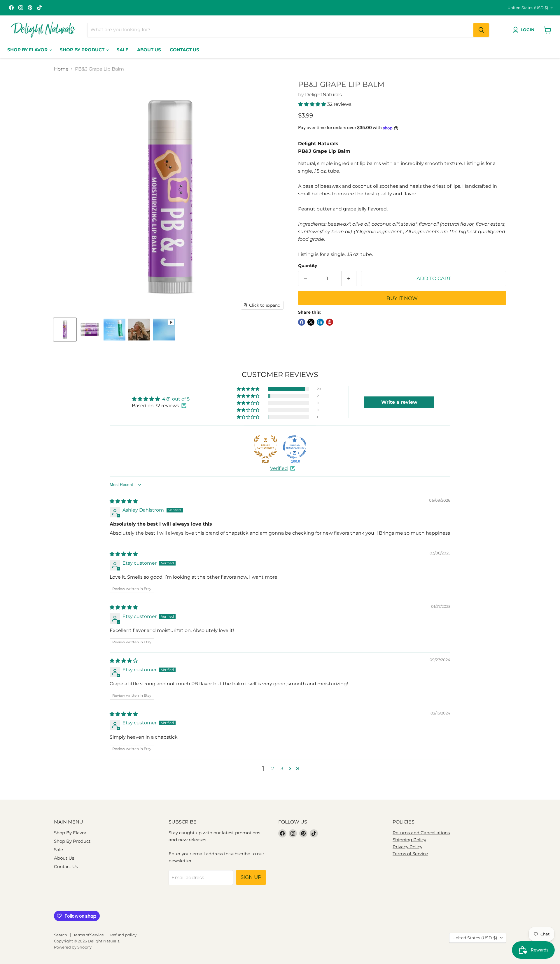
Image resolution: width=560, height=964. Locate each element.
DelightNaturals (323, 94)
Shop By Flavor (28, 49)
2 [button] (272, 768)
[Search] (481, 30)
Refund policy (123, 935)
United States (528, 7)
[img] (124, 501)
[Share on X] (310, 322)
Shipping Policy (409, 839)
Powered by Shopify (73, 947)
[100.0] (294, 447)
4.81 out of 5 (176, 399)
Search (60, 935)
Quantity (307, 265)
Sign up (251, 877)
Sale (122, 49)
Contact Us (184, 49)
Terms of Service (410, 853)
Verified (279, 468)
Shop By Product (83, 49)
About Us (149, 49)
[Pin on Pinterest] (329, 322)
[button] (312, 104)
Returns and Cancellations (421, 832)
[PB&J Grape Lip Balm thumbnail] (64, 329)
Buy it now (402, 298)
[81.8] (265, 447)
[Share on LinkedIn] (320, 322)
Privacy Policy (407, 846)
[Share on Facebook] (301, 322)
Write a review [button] (399, 402)
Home (61, 69)
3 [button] (282, 768)
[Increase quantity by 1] (349, 279)
